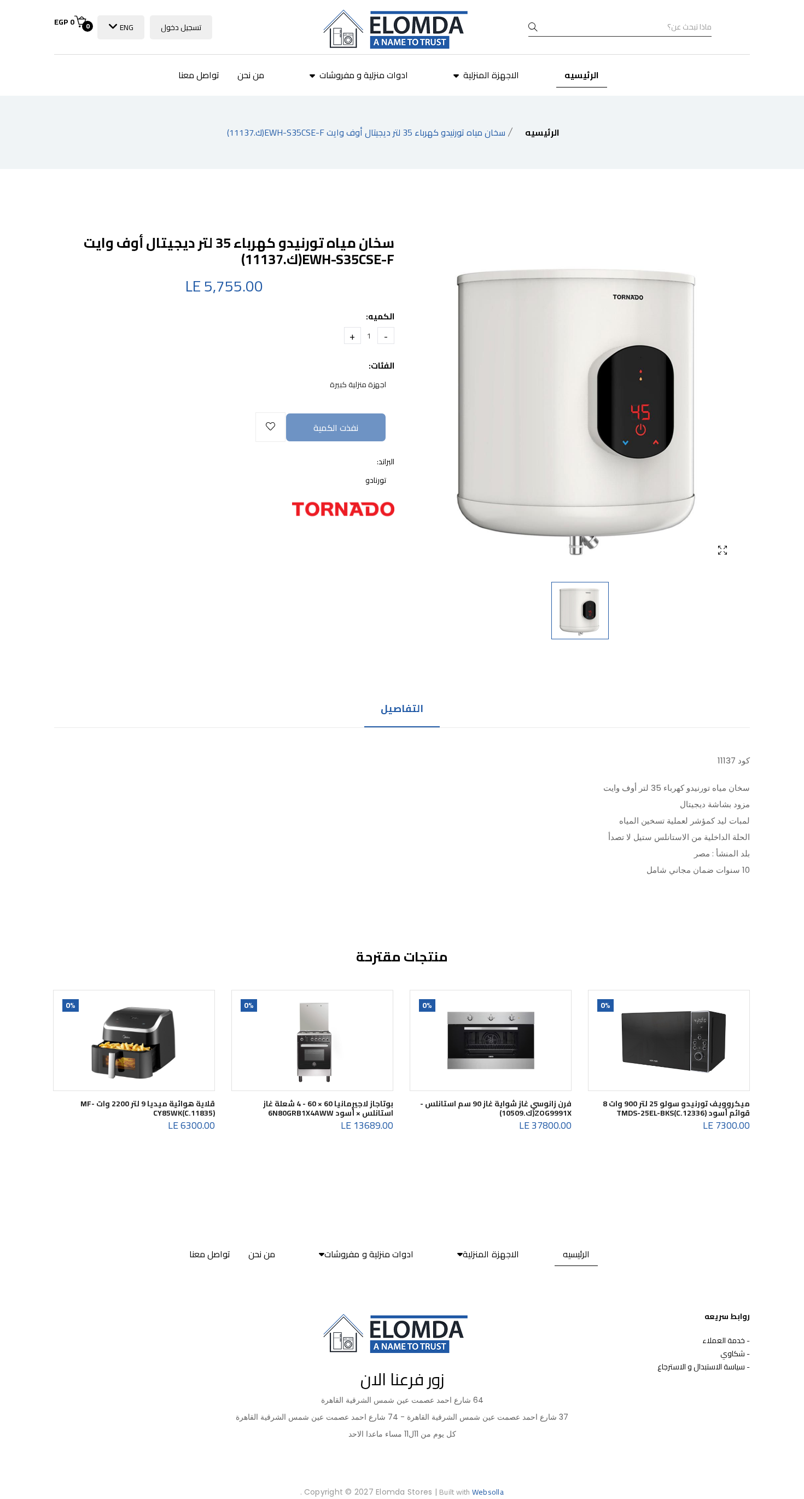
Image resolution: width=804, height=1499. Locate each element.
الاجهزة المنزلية (490, 75)
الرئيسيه (581, 75)
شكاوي (732, 1353)
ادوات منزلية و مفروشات (362, 75)
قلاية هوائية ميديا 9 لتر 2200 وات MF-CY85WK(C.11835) (147, 1108)
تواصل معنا (198, 75)
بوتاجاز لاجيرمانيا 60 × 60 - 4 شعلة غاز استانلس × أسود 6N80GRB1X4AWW (328, 1108)
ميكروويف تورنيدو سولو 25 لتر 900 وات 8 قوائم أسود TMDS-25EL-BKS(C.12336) (676, 1108)
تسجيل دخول (181, 27)
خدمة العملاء (723, 1340)
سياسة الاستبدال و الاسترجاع (701, 1367)
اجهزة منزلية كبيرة (358, 384)
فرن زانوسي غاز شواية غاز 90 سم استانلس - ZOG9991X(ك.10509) (496, 1108)
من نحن (250, 75)
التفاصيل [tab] (402, 710)
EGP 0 (72, 21)
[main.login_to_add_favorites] (270, 427)
